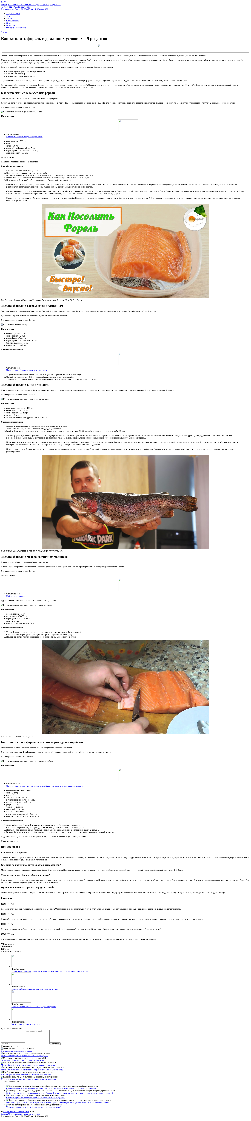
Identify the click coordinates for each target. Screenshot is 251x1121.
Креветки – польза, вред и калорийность (24, 137)
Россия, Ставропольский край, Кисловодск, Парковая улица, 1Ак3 (31, 4)
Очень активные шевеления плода (16, 1051)
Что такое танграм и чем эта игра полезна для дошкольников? (33, 1107)
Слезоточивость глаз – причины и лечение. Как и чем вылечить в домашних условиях (44, 786)
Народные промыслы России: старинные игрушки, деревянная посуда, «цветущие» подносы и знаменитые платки (57, 1102)
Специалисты (12, 21)
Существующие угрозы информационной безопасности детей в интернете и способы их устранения (51, 1088)
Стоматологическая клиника (16, 1111)
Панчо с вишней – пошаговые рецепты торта (26, 370)
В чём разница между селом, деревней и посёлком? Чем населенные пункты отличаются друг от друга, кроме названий (59, 1093)
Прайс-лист (11, 25)
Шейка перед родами (15, 596)
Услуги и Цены (13, 14)
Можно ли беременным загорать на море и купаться (35, 989)
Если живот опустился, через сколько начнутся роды (24, 1056)
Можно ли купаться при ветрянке (27, 1024)
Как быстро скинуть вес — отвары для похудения (34, 1006)
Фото (8, 16)
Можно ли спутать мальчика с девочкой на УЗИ (22, 1060)
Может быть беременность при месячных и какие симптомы (28, 1065)
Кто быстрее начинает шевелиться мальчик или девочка (26, 1074)
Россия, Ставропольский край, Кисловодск (20, 1114)
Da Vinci (4, 2)
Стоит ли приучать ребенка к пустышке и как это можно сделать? (35, 1098)
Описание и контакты (16, 28)
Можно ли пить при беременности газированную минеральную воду (32, 1070)
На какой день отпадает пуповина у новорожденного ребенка (28, 1079)
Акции (9, 18)
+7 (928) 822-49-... (16, 7)
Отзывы (9, 23)
